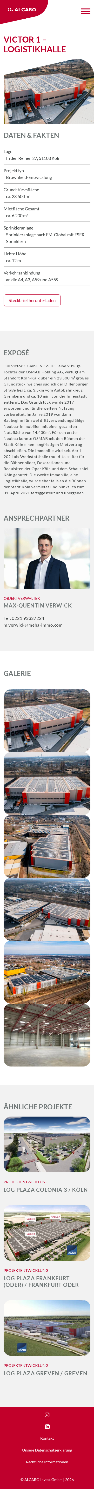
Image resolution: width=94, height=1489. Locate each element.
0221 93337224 (28, 618)
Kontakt (47, 1438)
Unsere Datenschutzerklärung (47, 1450)
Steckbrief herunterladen (32, 300)
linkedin (51, 1426)
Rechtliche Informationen (47, 1461)
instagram (53, 1415)
